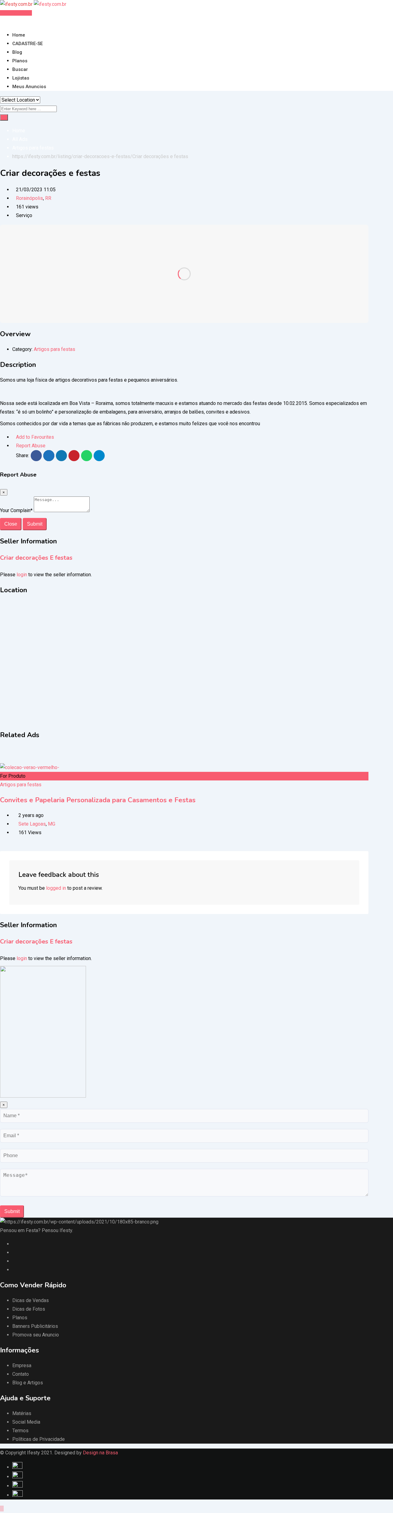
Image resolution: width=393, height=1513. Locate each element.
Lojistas (20, 78)
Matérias (21, 1413)
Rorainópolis (29, 198)
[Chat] (7, 21)
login (22, 575)
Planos (19, 61)
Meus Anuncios (29, 86)
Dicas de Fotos (28, 1309)
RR (48, 198)
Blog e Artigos (27, 1383)
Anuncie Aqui (17, 13)
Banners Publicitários (35, 1326)
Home (18, 35)
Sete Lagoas (32, 824)
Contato (20, 1374)
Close (10, 524)
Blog (17, 52)
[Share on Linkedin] (61, 455)
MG (51, 824)
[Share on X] (48, 455)
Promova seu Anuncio (35, 1335)
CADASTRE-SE (27, 43)
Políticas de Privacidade (38, 1439)
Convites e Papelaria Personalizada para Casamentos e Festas (98, 800)
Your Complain (16, 510)
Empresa (21, 1365)
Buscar (20, 69)
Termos (20, 1430)
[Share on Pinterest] (74, 455)
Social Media (26, 1422)
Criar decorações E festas (36, 558)
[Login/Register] (2, 21)
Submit (34, 524)
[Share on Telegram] (99, 455)
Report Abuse (30, 446)
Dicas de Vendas (30, 1300)
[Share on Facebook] (36, 455)
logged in (56, 888)
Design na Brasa (100, 1453)
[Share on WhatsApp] (86, 455)
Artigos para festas (54, 349)
